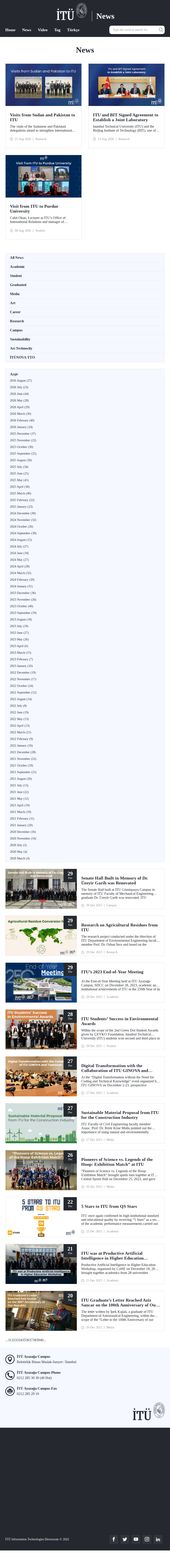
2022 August (21, 699)
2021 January (21, 825)
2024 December (23, 513)
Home (10, 30)
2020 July (18, 845)
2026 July (19, 387)
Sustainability (20, 339)
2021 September (23, 772)
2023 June (19, 632)
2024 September (23, 533)
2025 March (20, 493)
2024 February (22, 579)
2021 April (20, 805)
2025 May (19, 480)
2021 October (21, 765)
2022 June (19, 712)
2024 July (19, 546)
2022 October (21, 686)
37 (31, 1340)
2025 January (21, 506)
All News (16, 257)
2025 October (21, 447)
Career (15, 312)
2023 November (23, 599)
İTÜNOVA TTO (22, 357)
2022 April (20, 725)
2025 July (19, 467)
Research (17, 321)
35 (24, 1340)
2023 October (21, 606)
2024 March (20, 573)
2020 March (20, 858)
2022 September (23, 692)
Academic (17, 267)
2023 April (19, 646)
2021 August (21, 778)
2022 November (23, 679)
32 (13, 1340)
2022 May (19, 719)
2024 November (23, 520)
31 (10, 1340)
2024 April (20, 566)
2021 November (23, 759)
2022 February (21, 739)
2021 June (19, 792)
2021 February (22, 818)
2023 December (23, 593)
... (6, 1340)
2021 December (23, 752)
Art (12, 303)
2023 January (21, 666)
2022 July (18, 705)
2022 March (20, 732)
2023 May (19, 639)
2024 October (21, 526)
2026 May (19, 400)
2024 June (19, 553)
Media (14, 294)
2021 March (20, 812)
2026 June (19, 394)
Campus (16, 330)
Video (43, 30)
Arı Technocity (21, 348)
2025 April (20, 486)
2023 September (23, 613)
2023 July (19, 626)
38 (34, 1340)
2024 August (21, 540)
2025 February (22, 500)
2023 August (21, 619)
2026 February (22, 420)
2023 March (20, 652)
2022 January (21, 745)
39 (38, 1340)
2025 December (23, 433)
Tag (57, 30)
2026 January (21, 427)
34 (20, 1340)
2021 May (19, 798)
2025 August (21, 460)
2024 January (21, 586)
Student (16, 276)
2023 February (21, 659)
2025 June (19, 473)
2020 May (18, 851)
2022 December (23, 672)
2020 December (23, 832)
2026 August (21, 380)
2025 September (23, 453)
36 (27, 1340)
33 (17, 1340)
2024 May (19, 559)
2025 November (23, 440)
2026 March (20, 413)
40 (41, 1340)
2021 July (19, 785)
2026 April (20, 407)
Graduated (18, 285)
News (26, 30)
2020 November (23, 838)
